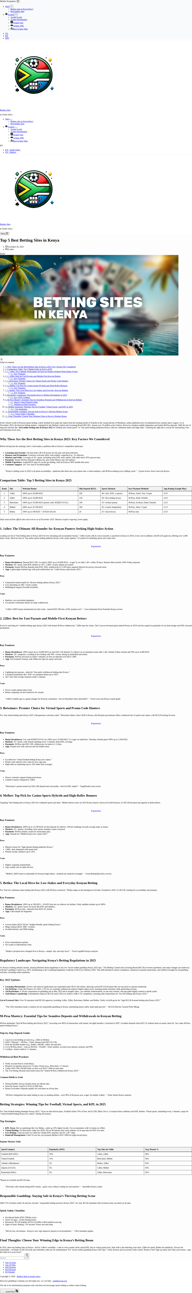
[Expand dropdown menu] (11, 119)
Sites (7, 119)
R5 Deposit (10, 1272)
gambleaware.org (60, 1281)
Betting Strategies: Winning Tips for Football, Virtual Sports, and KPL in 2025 (40, 407)
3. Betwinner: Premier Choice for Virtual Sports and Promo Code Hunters (37, 381)
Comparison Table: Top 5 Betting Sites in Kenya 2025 (29, 369)
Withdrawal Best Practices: (25, 404)
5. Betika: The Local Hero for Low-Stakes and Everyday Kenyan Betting (37, 390)
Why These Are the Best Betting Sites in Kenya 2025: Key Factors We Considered (41, 367)
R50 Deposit (10, 1267)
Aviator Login (16, 129)
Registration (96, 546)
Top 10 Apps (10, 1262)
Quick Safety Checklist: (25, 414)
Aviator (11, 127)
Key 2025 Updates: (22, 397)
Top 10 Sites (10, 1265)
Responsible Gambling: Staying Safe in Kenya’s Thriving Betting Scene (38, 411)
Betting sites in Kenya (21, 121)
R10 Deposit (10, 1270)
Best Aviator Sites (20, 141)
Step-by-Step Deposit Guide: (26, 402)
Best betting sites (17, 124)
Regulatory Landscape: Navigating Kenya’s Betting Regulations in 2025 (37, 395)
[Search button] (27, 1256)
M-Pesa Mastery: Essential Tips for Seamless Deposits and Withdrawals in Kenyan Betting (44, 400)
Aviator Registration (18, 131)
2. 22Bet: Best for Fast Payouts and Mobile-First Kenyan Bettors (34, 376)
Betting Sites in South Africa (28, 1276)
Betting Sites (5, 110)
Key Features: (20, 374)
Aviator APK (18, 138)
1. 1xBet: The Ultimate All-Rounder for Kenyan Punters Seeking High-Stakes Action (42, 371)
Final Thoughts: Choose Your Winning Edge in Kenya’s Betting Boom (37, 416)
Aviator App (18, 135)
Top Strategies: (21, 409)
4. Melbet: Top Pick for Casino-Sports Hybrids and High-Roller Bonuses (37, 386)
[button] (96, 145)
